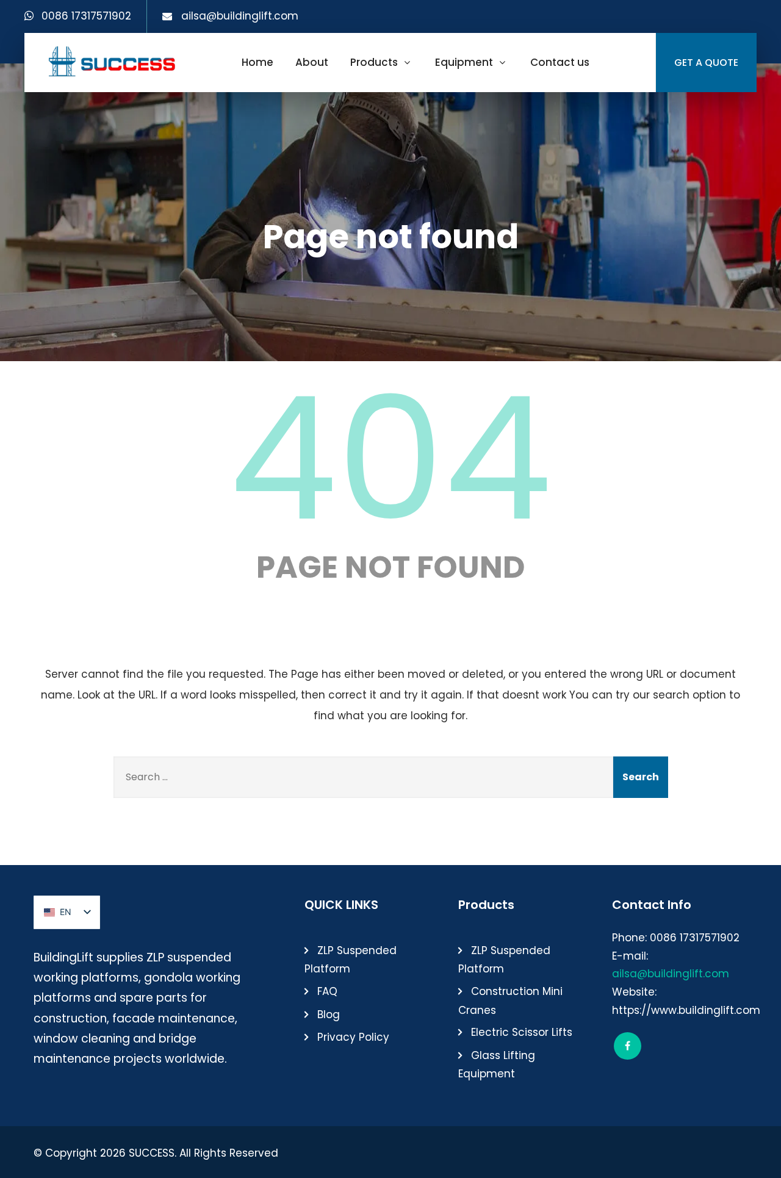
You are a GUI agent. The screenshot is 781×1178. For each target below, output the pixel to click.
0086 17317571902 (86, 16)
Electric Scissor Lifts (521, 1032)
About (311, 62)
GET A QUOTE (706, 63)
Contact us (559, 62)
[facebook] (627, 1046)
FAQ (327, 991)
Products (374, 62)
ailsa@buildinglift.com (239, 16)
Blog (328, 1014)
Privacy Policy (353, 1037)
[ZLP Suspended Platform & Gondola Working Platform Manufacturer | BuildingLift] (112, 61)
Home (257, 62)
